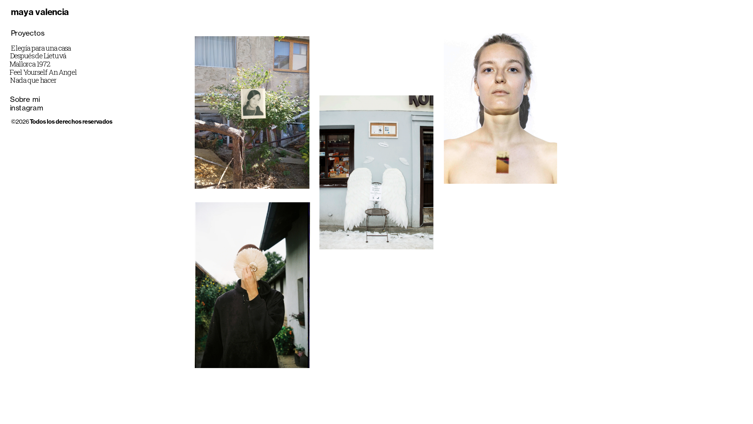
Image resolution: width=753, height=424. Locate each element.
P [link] (13, 33)
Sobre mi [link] (25, 99)
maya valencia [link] (40, 11)
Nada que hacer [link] (33, 80)
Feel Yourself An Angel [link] (43, 72)
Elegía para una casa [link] (41, 48)
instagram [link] (26, 107)
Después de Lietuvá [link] (38, 55)
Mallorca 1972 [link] (29, 64)
